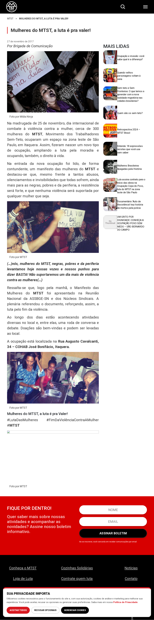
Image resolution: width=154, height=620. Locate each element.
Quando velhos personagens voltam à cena (128, 76)
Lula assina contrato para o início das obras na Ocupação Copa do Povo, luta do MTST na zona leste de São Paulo (131, 186)
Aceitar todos (18, 610)
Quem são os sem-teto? (130, 113)
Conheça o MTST (23, 568)
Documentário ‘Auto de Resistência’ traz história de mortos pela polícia (130, 204)
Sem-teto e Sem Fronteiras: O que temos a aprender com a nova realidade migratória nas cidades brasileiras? (130, 94)
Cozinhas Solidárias (77, 568)
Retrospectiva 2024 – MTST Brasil (128, 131)
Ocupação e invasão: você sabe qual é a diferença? (130, 58)
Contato (131, 578)
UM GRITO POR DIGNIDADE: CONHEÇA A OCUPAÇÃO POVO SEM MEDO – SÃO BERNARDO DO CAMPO (130, 223)
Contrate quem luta (77, 578)
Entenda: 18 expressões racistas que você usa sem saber (130, 149)
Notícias (131, 568)
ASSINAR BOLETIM (113, 533)
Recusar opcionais (45, 610)
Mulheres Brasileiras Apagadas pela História (129, 167)
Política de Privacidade (125, 602)
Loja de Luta (23, 578)
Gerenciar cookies (75, 610)
